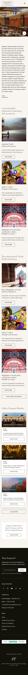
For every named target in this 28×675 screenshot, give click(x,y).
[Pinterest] (16, 588)
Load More (14, 512)
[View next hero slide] (24, 33)
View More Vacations (14, 396)
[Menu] (24, 3)
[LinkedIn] (20, 588)
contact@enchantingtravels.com (11, 604)
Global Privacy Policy (8, 620)
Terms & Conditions (7, 623)
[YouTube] (11, 588)
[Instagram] (7, 588)
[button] (23, 120)
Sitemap (4, 629)
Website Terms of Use (8, 626)
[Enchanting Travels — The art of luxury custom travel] (7, 3)
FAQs (3, 617)
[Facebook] (3, 588)
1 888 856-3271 (15, 598)
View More (8, 157)
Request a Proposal (8, 608)
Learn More (14, 535)
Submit (22, 570)
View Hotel (14, 439)
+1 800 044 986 (10, 601)
